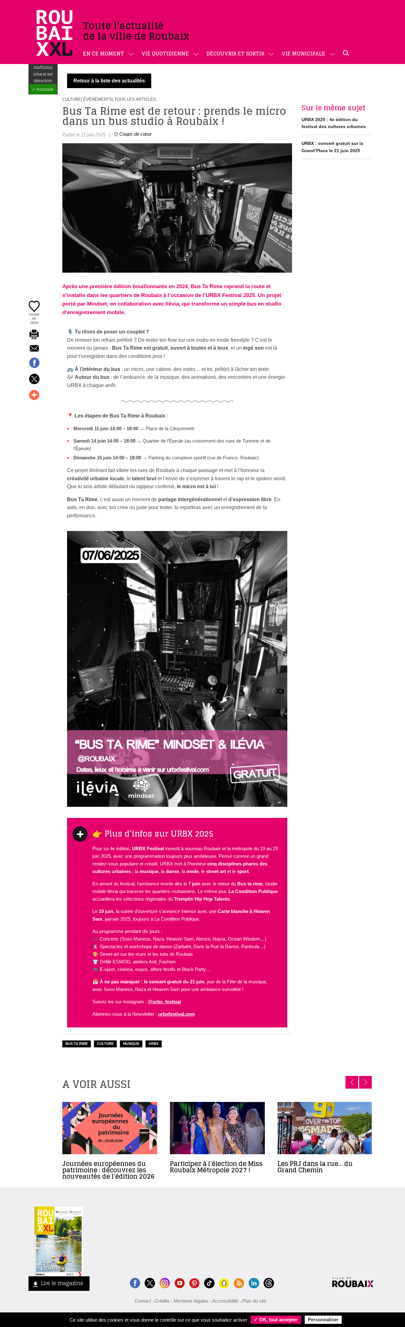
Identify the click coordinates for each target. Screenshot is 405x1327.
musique (131, 1043)
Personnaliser (323, 1319)
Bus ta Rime (76, 1043)
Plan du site (254, 1301)
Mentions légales (191, 1301)
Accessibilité (225, 1301)
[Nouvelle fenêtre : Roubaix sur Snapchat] (224, 1282)
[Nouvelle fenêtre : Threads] (269, 1282)
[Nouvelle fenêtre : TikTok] (209, 1282)
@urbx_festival (164, 1001)
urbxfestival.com (176, 1014)
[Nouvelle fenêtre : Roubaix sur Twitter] (150, 1282)
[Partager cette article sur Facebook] (34, 363)
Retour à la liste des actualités (109, 80)
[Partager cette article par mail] (34, 349)
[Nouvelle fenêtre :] (179, 1282)
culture (105, 1043)
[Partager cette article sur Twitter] (34, 379)
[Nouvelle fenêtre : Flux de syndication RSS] (239, 1282)
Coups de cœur (34, 318)
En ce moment (103, 53)
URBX (154, 1043)
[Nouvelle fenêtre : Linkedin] (254, 1282)
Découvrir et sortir (235, 53)
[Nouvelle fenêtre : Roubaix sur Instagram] (164, 1282)
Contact (143, 1301)
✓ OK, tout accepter (276, 1319)
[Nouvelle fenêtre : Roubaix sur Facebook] (135, 1282)
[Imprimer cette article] (34, 334)
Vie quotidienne (165, 53)
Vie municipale (303, 53)
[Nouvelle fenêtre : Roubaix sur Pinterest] (194, 1282)
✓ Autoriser (43, 89)
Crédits (162, 1301)
